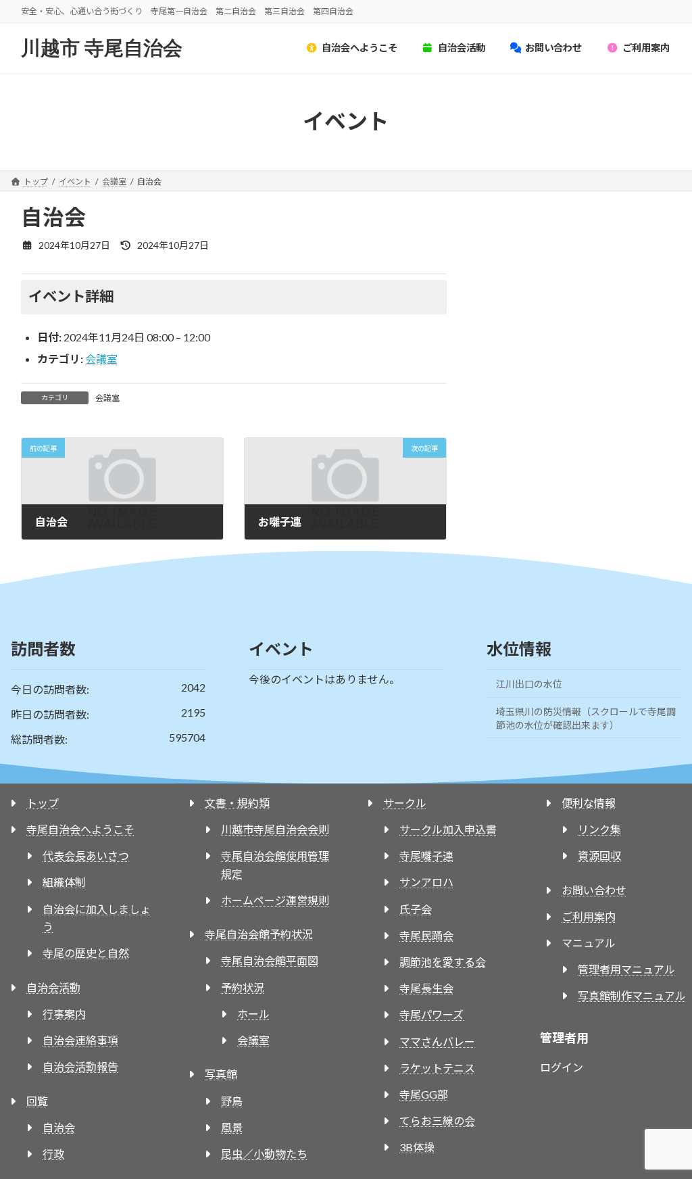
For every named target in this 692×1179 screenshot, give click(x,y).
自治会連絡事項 (80, 1040)
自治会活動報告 (80, 1066)
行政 (53, 1153)
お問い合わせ (594, 890)
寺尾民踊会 (426, 935)
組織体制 (64, 881)
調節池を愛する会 (442, 961)
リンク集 (599, 829)
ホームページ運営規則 (275, 900)
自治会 (59, 1127)
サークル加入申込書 (448, 829)
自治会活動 (53, 987)
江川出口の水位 (529, 684)
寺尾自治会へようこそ (80, 829)
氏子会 (415, 909)
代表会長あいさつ (86, 855)
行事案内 (64, 1013)
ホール (253, 1013)
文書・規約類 (237, 802)
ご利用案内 (589, 916)
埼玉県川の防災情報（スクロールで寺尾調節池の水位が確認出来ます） (586, 718)
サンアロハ (426, 881)
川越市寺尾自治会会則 (275, 829)
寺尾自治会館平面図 (269, 960)
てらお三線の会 (437, 1120)
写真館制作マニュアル (632, 995)
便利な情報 (589, 802)
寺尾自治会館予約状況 (259, 934)
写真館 (221, 1073)
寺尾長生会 (426, 988)
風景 (232, 1127)
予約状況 (242, 987)
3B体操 (417, 1146)
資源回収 (599, 855)
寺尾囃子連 (426, 855)
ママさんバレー (437, 1041)
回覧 (37, 1100)
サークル (404, 802)
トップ (42, 802)
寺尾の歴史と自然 (86, 952)
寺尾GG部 (423, 1094)
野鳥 (232, 1100)
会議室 (101, 358)
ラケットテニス (437, 1067)
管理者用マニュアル (626, 969)
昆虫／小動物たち (264, 1153)
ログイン (561, 1067)
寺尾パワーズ (431, 1014)
